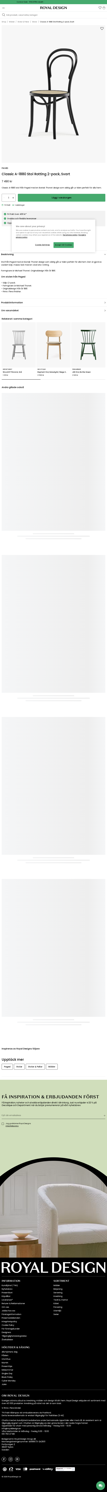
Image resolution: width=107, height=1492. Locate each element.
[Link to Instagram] (10, 1459)
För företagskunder (11, 1329)
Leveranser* (7, 1300)
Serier (56, 1314)
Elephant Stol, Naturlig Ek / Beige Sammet (53, 372)
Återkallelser (7, 1340)
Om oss (5, 1307)
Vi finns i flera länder (11, 1408)
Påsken (5, 1355)
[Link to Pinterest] (17, 1459)
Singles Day (7, 1373)
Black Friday (7, 1377)
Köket (56, 1303)
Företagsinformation (11, 1314)
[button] (100, 7)
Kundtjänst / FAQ (10, 1285)
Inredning (58, 1296)
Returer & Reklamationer (13, 1303)
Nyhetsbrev (7, 1289)
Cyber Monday (9, 1381)
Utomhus (6, 1359)
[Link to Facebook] (4, 1459)
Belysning (58, 1289)
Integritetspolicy (9, 1321)
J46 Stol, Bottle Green (81, 372)
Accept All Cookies (63, 245)
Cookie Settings (42, 245)
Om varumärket (10, 310)
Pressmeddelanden (11, 1318)
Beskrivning (7, 254)
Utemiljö (57, 1311)
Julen (4, 1384)
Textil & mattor (61, 1300)
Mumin (5, 1363)
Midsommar (7, 1370)
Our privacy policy (70, 235)
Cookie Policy (8, 1325)
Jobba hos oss (8, 1311)
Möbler (57, 1285)
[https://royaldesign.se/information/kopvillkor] (65, 1469)
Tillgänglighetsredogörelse (14, 1336)
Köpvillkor (6, 1296)
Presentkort (7, 1293)
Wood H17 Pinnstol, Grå (12, 372)
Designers (6, 1332)
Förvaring (58, 1307)
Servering (58, 1293)
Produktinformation (12, 302)
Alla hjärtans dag (9, 1352)
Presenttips (7, 1366)
